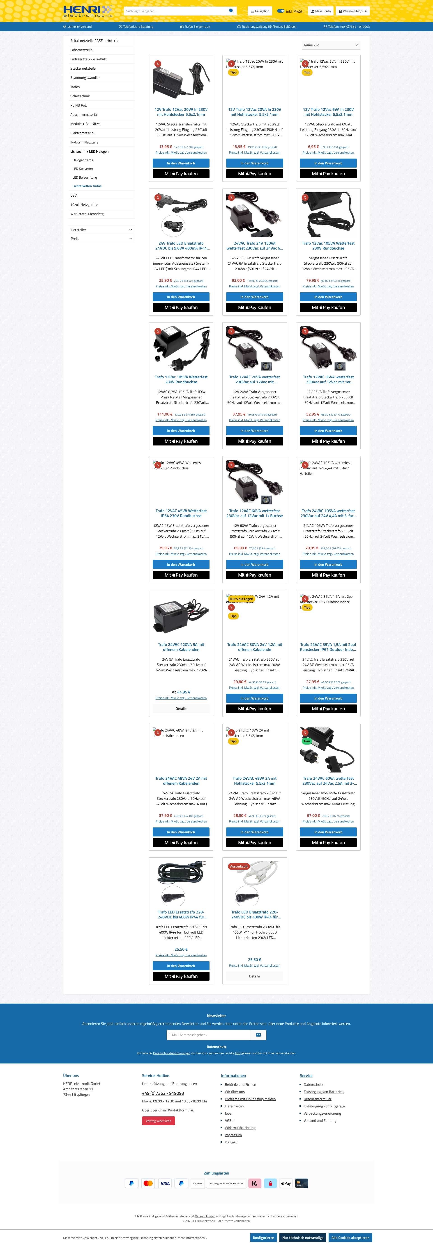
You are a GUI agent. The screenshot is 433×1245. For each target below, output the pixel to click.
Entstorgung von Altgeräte (324, 1106)
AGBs (229, 1120)
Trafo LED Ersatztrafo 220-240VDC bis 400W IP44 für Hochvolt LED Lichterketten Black (181, 915)
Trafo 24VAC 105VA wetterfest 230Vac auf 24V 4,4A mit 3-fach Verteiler (328, 513)
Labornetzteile (81, 49)
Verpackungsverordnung (322, 1113)
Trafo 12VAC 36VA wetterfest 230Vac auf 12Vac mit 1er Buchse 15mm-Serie (328, 379)
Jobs (228, 1113)
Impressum (233, 1135)
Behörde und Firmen (240, 1084)
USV (73, 195)
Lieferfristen (234, 1106)
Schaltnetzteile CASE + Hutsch (94, 40)
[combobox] (175, 11)
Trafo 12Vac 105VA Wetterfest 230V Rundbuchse (328, 246)
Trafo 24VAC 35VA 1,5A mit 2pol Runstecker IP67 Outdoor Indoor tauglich (328, 647)
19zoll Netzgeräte (84, 204)
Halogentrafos (83, 160)
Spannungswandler (85, 77)
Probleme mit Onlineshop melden (250, 1099)
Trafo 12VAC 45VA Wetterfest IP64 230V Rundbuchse (181, 513)
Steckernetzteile (83, 68)
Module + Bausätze (85, 123)
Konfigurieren (263, 1237)
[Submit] (258, 1035)
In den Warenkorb (181, 163)
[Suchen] (231, 11)
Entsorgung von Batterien (324, 1091)
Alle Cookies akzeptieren (350, 1237)
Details (181, 708)
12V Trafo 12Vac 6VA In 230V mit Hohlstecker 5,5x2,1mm (328, 112)
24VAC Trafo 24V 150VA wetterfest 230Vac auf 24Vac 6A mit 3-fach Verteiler (255, 246)
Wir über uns (235, 1091)
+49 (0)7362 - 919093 (163, 1093)
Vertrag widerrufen (158, 1120)
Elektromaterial (82, 133)
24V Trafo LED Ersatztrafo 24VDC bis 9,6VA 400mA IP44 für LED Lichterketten (181, 246)
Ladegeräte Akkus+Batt (88, 59)
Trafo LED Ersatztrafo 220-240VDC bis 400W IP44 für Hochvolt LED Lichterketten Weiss (255, 915)
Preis (74, 238)
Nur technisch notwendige (302, 1237)
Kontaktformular (180, 1110)
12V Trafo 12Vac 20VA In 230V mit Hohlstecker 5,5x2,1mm (181, 112)
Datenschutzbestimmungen (171, 1053)
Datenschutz (313, 1084)
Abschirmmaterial (84, 114)
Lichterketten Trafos (87, 186)
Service (306, 1075)
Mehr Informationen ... (192, 1237)
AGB (238, 1053)
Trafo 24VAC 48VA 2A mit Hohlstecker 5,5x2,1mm (254, 781)
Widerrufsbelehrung (240, 1127)
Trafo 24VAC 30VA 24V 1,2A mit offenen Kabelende (254, 647)
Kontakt (231, 1142)
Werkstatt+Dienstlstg (87, 213)
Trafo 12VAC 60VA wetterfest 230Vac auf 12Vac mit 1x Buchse (254, 513)
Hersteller (78, 229)
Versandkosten (205, 1216)
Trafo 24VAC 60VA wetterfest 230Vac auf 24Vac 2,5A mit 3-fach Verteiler (328, 781)
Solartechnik (80, 96)
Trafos (75, 86)
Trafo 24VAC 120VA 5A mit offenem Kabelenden (181, 647)
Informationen (233, 1075)
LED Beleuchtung (85, 177)
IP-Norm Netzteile (84, 142)
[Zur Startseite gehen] (88, 11)
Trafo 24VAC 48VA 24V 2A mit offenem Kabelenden (181, 781)
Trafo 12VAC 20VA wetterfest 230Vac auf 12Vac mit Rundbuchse (254, 379)
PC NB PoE (78, 105)
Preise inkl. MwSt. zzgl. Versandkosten (181, 152)
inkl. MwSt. (290, 11)
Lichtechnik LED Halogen (89, 151)
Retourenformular (318, 1099)
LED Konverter (83, 168)
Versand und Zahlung (320, 1120)
